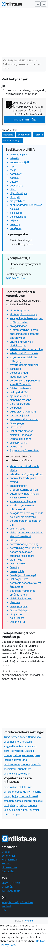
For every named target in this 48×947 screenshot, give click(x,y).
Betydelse (8, 134)
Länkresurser (9, 867)
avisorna (21, 746)
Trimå (7, 737)
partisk (19, 800)
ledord (28, 800)
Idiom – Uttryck (11, 883)
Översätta (8, 871)
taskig (7, 759)
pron (6, 787)
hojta (15, 796)
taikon (17, 755)
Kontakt (6, 906)
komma (8, 755)
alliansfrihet (24, 769)
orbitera (27, 741)
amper (16, 814)
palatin (18, 810)
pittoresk (9, 791)
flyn (29, 791)
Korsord (39, 134)
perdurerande (12, 764)
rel (19, 787)
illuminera (15, 741)
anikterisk (9, 773)
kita (24, 787)
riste (12, 805)
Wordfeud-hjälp (11, 890)
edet (6, 741)
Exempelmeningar (12, 140)
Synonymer (24, 134)
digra (6, 750)
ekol (37, 755)
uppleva (8, 810)
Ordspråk (7, 886)
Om (4, 910)
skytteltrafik (23, 773)
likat (30, 787)
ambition (9, 800)
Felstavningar (10, 859)
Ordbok (6, 851)
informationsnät (28, 796)
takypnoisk (17, 750)
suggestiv (9, 746)
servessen (28, 755)
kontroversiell (31, 810)
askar (13, 787)
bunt (6, 805)
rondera (25, 764)
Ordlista (29, 920)
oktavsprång (19, 759)
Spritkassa (34, 737)
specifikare (10, 769)
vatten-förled (19, 737)
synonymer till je (15, 278)
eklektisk (38, 800)
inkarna (37, 791)
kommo (32, 746)
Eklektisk (30, 750)
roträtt (7, 814)
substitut (20, 791)
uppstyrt (22, 805)
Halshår (36, 764)
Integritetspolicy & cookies (17, 902)
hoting (7, 796)
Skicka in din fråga (24, 119)
